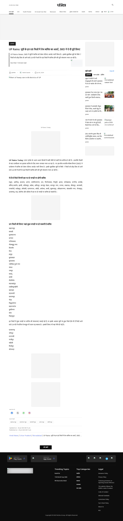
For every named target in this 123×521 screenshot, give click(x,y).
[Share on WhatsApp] (23, 412)
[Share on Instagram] (29, 412)
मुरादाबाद (12, 44)
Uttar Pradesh (25, 436)
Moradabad (37, 436)
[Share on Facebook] (11, 412)
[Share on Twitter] (17, 412)
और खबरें (45, 447)
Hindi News (13, 436)
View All (112, 71)
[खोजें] (112, 5)
